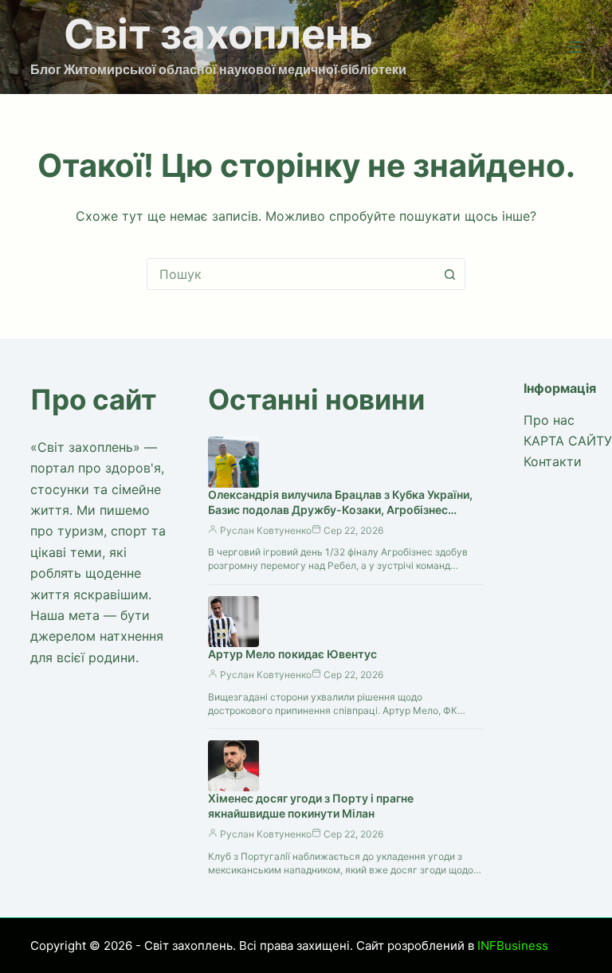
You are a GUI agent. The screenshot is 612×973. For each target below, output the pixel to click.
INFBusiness (512, 945)
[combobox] (290, 274)
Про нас (549, 420)
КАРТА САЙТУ (568, 441)
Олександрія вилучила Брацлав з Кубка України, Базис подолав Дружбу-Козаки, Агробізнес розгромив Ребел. (340, 510)
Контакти (553, 461)
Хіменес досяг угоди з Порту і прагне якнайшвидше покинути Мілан (311, 805)
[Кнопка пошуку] (449, 274)
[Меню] (574, 47)
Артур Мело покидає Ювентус (292, 654)
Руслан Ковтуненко (266, 530)
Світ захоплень (218, 34)
